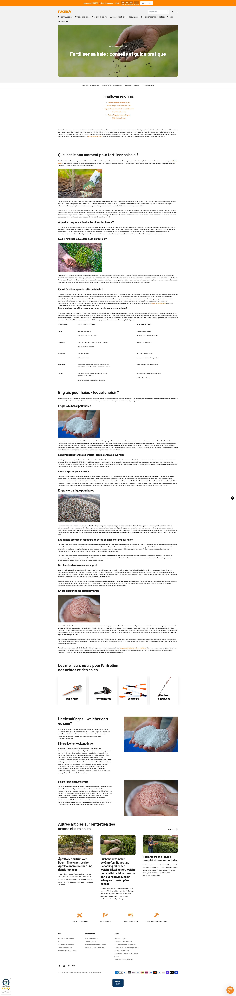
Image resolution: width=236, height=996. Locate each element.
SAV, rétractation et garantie (125, 945)
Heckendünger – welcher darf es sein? (119, 105)
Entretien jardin (148, 85)
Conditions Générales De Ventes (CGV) (126, 955)
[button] (232, 498)
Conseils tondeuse (132, 85)
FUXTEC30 (146, 3)
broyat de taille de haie (158, 303)
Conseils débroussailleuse (112, 85)
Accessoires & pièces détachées (124, 17)
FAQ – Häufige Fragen (119, 118)
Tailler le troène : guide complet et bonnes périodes (160, 858)
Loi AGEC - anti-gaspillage (123, 959)
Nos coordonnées (91, 938)
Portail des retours (65, 948)
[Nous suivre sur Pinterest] (68, 965)
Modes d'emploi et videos (67, 951)
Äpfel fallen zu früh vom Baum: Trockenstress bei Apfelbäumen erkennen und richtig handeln (75, 864)
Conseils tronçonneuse (90, 85)
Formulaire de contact (66, 938)
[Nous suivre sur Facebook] (59, 965)
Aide (59, 941)
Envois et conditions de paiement (126, 948)
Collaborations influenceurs (95, 945)
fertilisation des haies (95, 136)
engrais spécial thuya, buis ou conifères (133, 648)
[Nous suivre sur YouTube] (73, 965)
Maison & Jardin (65, 17)
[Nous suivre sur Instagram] (64, 965)
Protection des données (123, 941)
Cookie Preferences (121, 951)
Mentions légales (120, 938)
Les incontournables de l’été (153, 17)
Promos (170, 17)
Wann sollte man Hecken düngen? (119, 102)
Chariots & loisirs (99, 17)
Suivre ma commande (66, 945)
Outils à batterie (82, 17)
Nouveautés (63, 21)
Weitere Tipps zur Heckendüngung (119, 115)
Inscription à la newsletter (94, 948)
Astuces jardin (90, 941)
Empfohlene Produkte (119, 112)
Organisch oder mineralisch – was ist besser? (119, 109)
